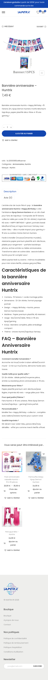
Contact (7, 624)
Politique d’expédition (13, 647)
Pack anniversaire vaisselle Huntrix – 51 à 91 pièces (12, 479)
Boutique (7, 615)
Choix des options (13, 491)
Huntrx (12, 167)
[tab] (24, 191)
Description (10, 191)
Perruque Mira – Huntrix (12, 533)
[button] (9, 140)
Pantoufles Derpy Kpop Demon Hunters (36, 479)
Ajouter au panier (24, 133)
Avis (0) (8, 197)
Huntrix (28, 164)
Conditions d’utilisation (13, 652)
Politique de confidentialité (15, 638)
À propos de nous (11, 620)
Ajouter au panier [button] (37, 491)
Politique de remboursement (16, 643)
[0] (38, 12)
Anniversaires (18, 164)
